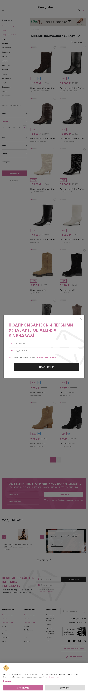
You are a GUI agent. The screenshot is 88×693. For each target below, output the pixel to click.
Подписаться (46, 368)
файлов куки (54, 677)
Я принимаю (23, 688)
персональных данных (46, 357)
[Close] (81, 319)
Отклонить (65, 688)
